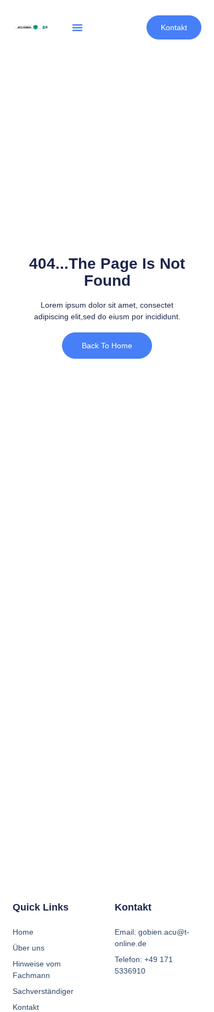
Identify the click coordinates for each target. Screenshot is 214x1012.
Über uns (28, 947)
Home (23, 932)
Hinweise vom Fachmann (37, 969)
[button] (77, 27)
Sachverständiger (43, 991)
